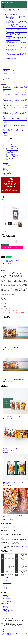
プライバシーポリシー (8, 172)
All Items (5, 595)
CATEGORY (3, 84)
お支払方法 (5, 170)
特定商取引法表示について (9, 611)
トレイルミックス (7, 585)
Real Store (8, 62)
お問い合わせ (6, 175)
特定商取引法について (8, 173)
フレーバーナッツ (7, 583)
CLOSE (2, 199)
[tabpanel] (15, 213)
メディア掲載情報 (10, 66)
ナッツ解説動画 (9, 63)
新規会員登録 (14, 146)
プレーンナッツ (6, 584)
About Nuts (8, 61)
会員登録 (8, 78)
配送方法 (5, 169)
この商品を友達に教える (9, 261)
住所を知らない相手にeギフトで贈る (12, 247)
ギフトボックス (6, 580)
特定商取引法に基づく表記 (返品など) (11, 260)
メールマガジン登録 (8, 610)
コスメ (4, 589)
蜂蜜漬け (5, 587)
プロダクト (5, 588)
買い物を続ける (7, 263)
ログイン (8, 77)
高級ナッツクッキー (10, 67)
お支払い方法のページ (21, 546)
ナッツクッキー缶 (7, 581)
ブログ (7, 65)
